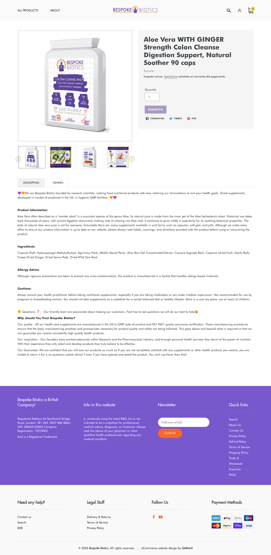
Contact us (24, 517)
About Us (235, 425)
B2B (20, 528)
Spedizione (171, 76)
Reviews (58, 182)
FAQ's (232, 474)
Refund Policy (237, 441)
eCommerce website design (159, 548)
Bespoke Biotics (98, 548)
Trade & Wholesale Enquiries (235, 463)
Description (31, 182)
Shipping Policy (238, 452)
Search (233, 419)
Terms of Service (239, 447)
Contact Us (236, 430)
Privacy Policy (237, 436)
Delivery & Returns (99, 517)
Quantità (150, 89)
